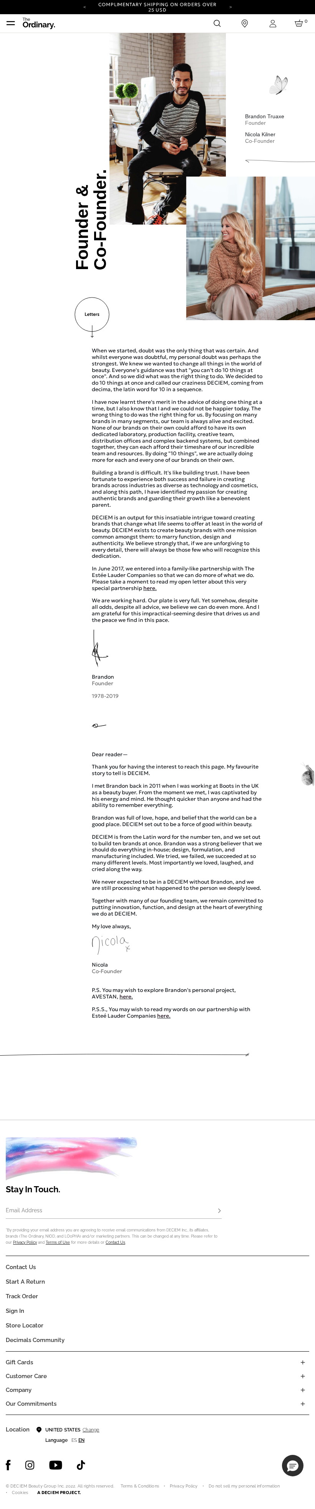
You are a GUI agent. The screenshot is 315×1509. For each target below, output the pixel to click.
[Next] (230, 6)
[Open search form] (217, 23)
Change (91, 1430)
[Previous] (84, 6)
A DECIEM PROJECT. (59, 1492)
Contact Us (115, 1242)
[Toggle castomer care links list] (303, 1376)
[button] (292, 1465)
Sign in (15, 1310)
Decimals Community (35, 1340)
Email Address (24, 1210)
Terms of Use (58, 1242)
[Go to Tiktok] (81, 1465)
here (149, 588)
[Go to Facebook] (8, 1465)
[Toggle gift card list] (303, 1362)
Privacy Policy (25, 1242)
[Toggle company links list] (303, 1390)
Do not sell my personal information (244, 1486)
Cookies (20, 1492)
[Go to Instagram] (30, 1465)
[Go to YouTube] (55, 1465)
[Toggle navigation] (11, 23)
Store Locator (24, 1325)
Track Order (22, 1296)
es (74, 1440)
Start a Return (25, 1281)
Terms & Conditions (140, 1486)
